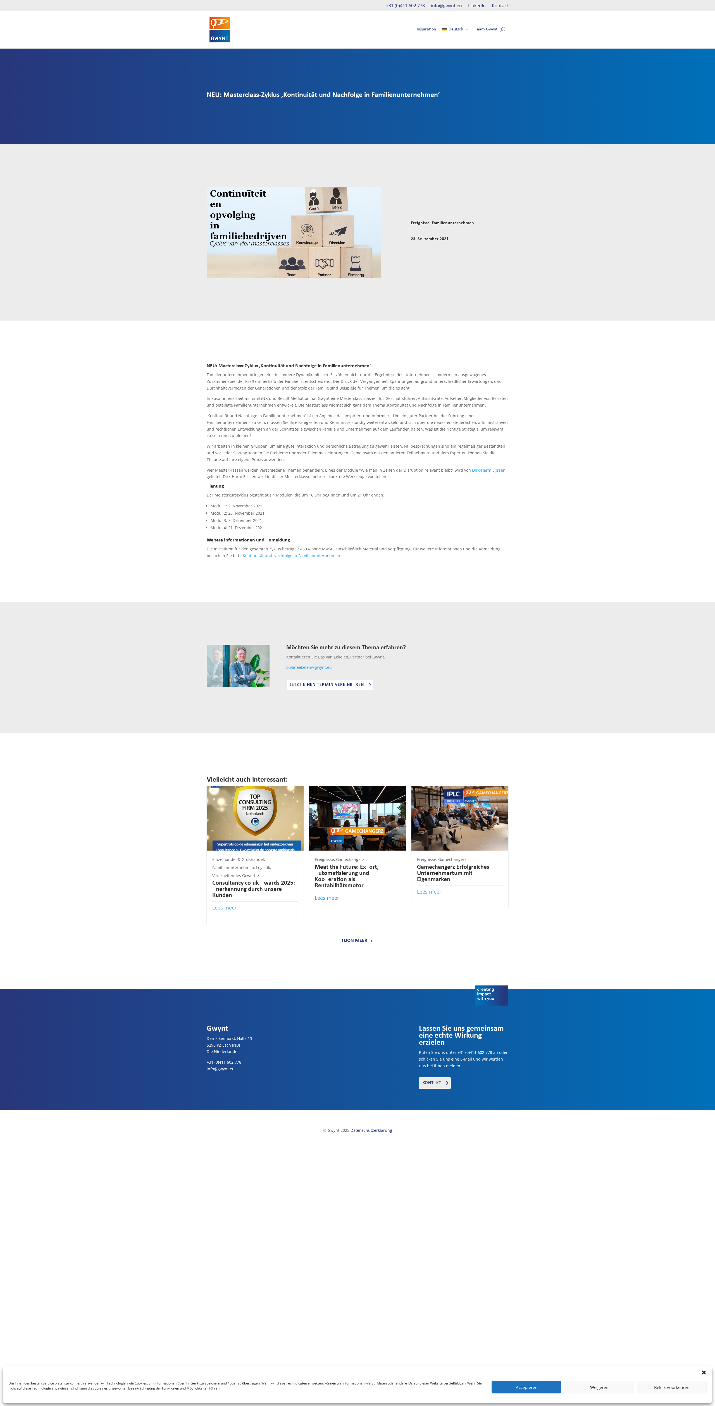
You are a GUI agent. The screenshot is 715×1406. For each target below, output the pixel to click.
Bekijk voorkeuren (671, 1387)
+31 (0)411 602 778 (405, 6)
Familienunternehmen (453, 223)
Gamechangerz (350, 859)
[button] (704, 1372)
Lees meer (224, 907)
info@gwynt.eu (446, 6)
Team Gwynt (486, 29)
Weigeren (599, 1387)
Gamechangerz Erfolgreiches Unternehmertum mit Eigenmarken (453, 873)
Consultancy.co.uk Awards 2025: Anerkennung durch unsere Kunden (253, 889)
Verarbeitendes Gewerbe (235, 875)
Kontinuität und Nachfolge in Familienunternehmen (291, 555)
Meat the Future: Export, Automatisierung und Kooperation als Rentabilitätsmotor (347, 876)
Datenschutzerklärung (371, 1130)
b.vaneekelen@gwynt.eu (309, 667)
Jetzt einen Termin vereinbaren (327, 684)
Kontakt (500, 6)
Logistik (263, 867)
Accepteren (526, 1387)
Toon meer (354, 940)
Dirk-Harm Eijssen (489, 470)
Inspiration (426, 29)
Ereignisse (420, 223)
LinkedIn (477, 6)
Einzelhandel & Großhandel (238, 859)
